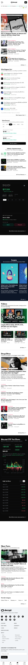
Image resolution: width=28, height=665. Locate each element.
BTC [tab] (3, 124)
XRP (20, 6)
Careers (16, 640)
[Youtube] (6, 620)
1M (12, 199)
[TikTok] (2, 620)
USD (24, 481)
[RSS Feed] (23, 616)
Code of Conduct (5, 638)
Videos (15, 628)
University (16, 625)
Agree (8, 224)
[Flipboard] (10, 620)
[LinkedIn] (14, 616)
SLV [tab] (3, 126)
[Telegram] (14, 620)
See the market (14, 143)
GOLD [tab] (14, 124)
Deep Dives (3, 625)
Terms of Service (18, 636)
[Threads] (10, 616)
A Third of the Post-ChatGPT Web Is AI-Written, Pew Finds (13, 564)
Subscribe (4, 657)
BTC (2, 6)
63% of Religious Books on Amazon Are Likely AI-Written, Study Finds (13, 34)
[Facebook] (19, 616)
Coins (2, 628)
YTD (19, 199)
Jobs (3, 642)
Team (3, 635)
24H (4, 199)
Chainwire (20, 150)
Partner (3, 623)
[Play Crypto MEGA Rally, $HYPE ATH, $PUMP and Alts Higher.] (14, 316)
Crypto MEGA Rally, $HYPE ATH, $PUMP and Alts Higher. (12, 326)
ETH (11, 6)
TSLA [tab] (22, 124)
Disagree (20, 224)
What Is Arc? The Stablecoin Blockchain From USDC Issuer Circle (9, 286)
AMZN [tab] (18, 124)
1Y (15, 199)
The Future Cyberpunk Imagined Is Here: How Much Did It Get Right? (13, 372)
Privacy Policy (18, 638)
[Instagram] (6, 616)
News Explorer (5, 630)
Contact (3, 640)
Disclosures (17, 635)
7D (8, 199)
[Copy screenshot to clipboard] (24, 186)
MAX (23, 199)
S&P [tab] (7, 124)
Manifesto (4, 636)
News (15, 623)
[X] (2, 616)
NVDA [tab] (11, 124)
